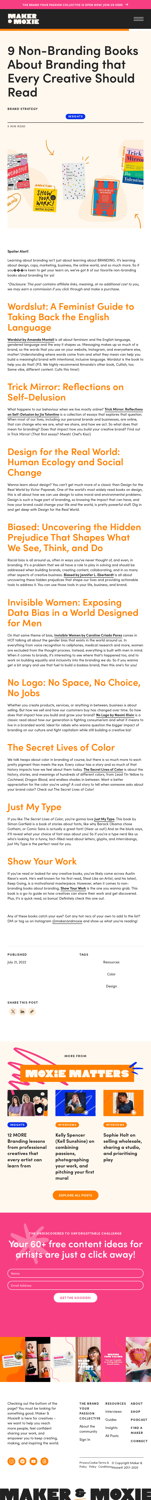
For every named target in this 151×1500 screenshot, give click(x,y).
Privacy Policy (84, 1464)
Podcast (139, 1420)
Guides (111, 1419)
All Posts (112, 1435)
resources (115, 1403)
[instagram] (11, 1461)
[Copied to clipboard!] (32, 1011)
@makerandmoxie (67, 921)
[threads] (44, 1461)
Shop (135, 1412)
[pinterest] (22, 1461)
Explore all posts (75, 1195)
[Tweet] (13, 1011)
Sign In (84, 1439)
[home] (23, 19)
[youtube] (33, 1461)
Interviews (113, 1411)
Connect (139, 1441)
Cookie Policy (93, 1464)
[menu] (138, 19)
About (137, 1403)
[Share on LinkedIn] (22, 1011)
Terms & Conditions (105, 1464)
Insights (75, 116)
